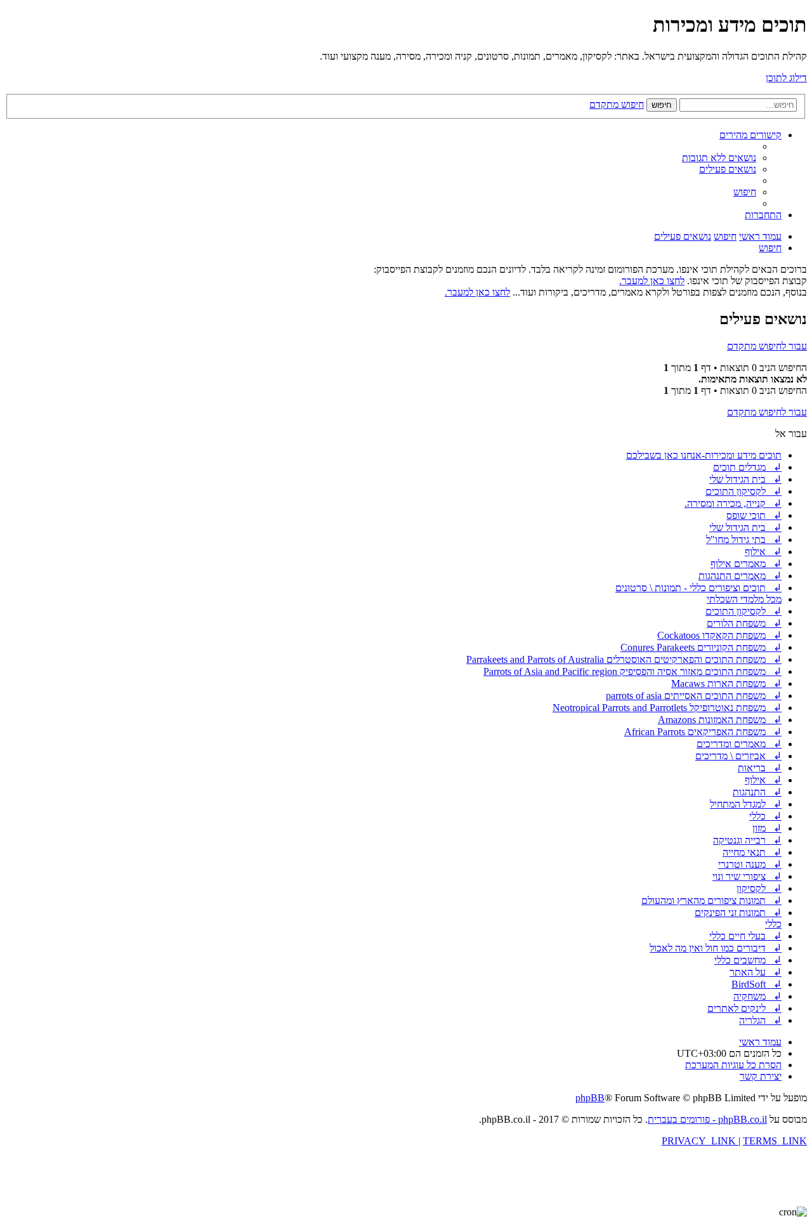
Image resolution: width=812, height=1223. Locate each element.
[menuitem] (719, 157)
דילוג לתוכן (786, 77)
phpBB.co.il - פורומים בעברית (707, 1119)
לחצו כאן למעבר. (651, 280)
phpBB (590, 1097)
